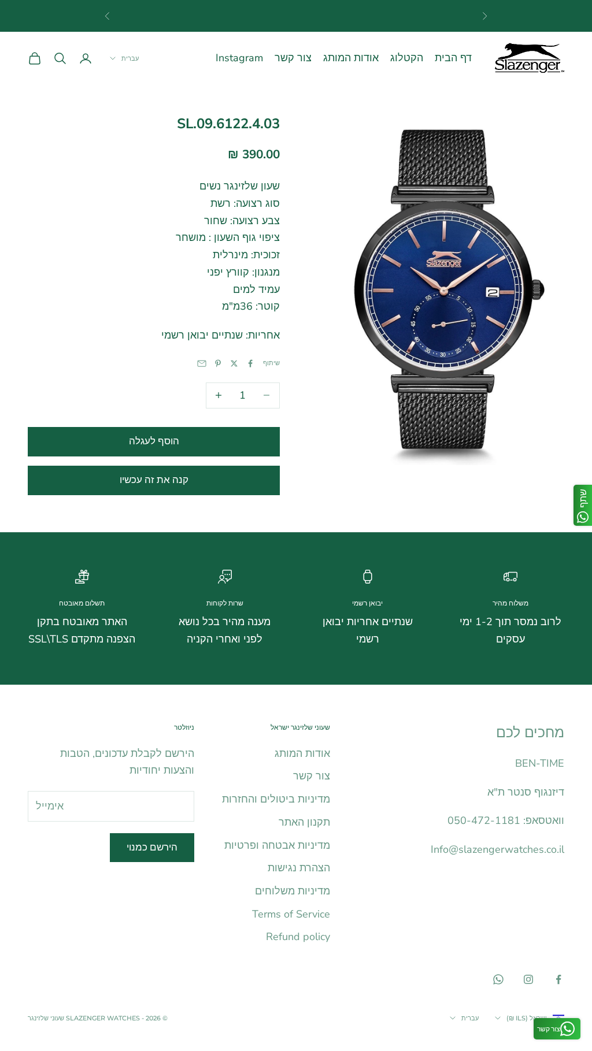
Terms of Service (291, 914)
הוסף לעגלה (154, 441)
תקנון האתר (304, 822)
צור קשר (293, 58)
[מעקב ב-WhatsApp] (498, 979)
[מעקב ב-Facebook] (558, 979)
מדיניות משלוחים (292, 891)
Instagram (239, 58)
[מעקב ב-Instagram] (528, 979)
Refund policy (298, 937)
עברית (130, 58)
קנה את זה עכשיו (154, 479)
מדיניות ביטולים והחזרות (276, 799)
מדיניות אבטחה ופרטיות (277, 845)
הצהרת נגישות (299, 868)
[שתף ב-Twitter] (234, 363)
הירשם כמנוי (152, 847)
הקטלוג (406, 58)
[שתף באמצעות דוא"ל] (201, 363)
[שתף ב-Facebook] (250, 363)
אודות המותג (351, 58)
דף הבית (453, 58)
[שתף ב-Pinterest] (218, 363)
